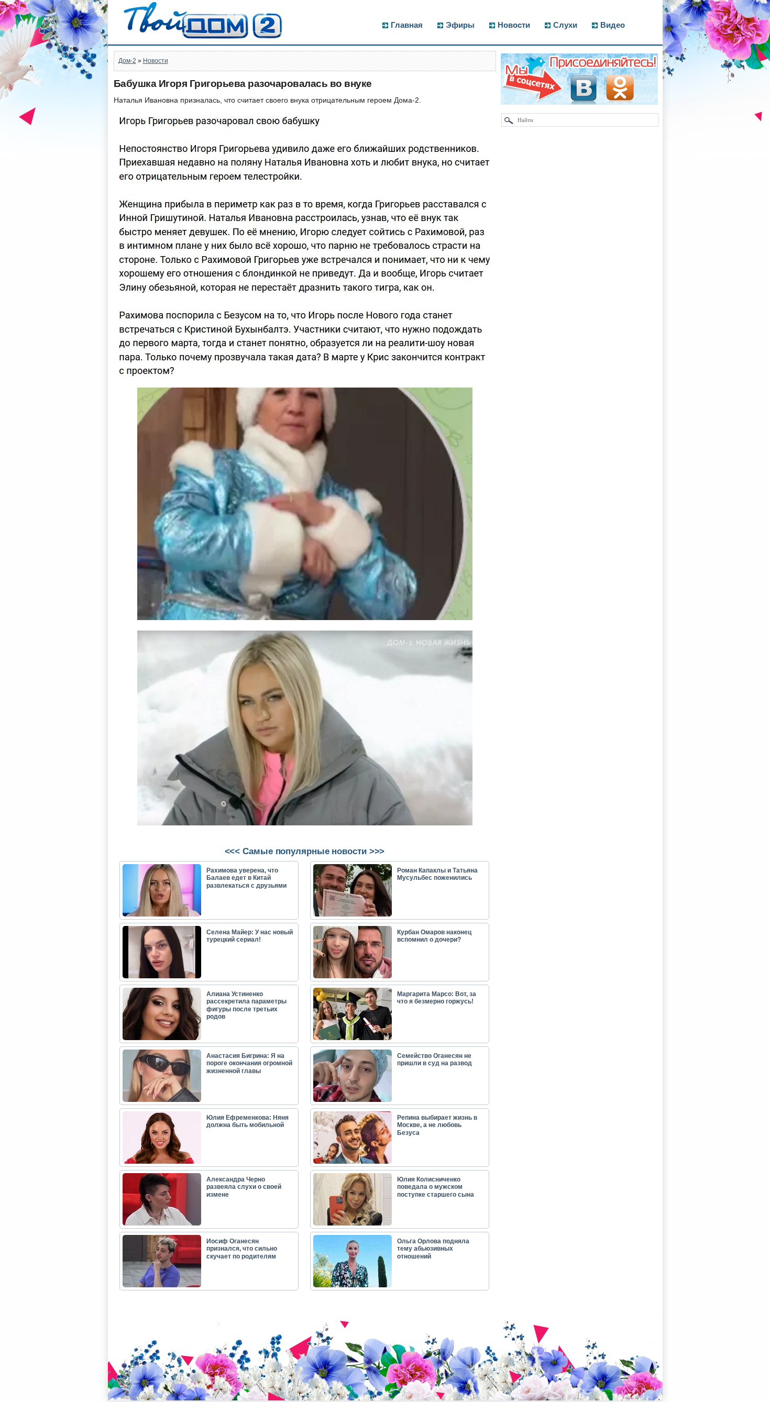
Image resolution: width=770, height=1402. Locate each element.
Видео (612, 24)
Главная (407, 24)
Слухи (565, 24)
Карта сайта (137, 1397)
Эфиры (460, 24)
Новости (514, 24)
